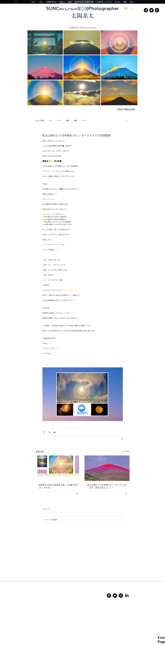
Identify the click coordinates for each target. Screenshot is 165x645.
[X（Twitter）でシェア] (49, 432)
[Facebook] (146, 10)
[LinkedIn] (127, 595)
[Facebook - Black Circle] (109, 595)
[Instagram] (157, 10)
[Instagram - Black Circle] (121, 595)
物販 (67, 120)
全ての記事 (40, 120)
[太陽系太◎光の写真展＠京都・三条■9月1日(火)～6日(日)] (58, 468)
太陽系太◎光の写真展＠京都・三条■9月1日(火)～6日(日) (58, 486)
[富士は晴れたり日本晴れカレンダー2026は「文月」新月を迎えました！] (107, 468)
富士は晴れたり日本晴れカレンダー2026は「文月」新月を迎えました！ (106, 486)
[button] (127, 120)
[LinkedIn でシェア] (54, 432)
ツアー (59, 120)
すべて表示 (126, 451)
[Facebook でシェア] (43, 432)
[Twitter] (151, 10)
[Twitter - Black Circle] (115, 595)
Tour (50, 120)
